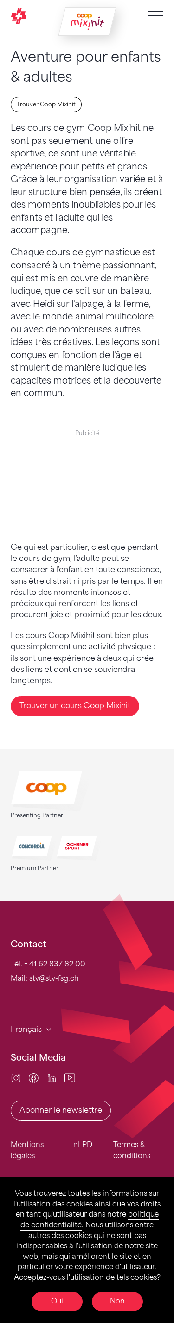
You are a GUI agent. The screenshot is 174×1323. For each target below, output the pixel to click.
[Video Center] (69, 1077)
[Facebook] (33, 1077)
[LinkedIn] (51, 1077)
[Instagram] (16, 1077)
